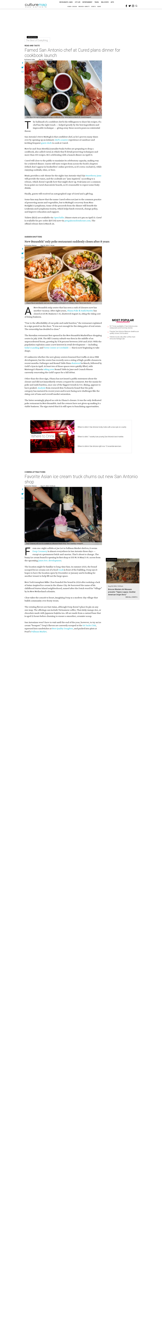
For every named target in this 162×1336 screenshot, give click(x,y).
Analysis (41, 387)
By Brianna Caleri (29, 59)
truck (60, 569)
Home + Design (72, 6)
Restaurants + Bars (66, 2)
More (99, 6)
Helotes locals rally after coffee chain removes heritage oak (122, 338)
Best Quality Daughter (62, 628)
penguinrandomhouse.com (78, 220)
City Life (77, 2)
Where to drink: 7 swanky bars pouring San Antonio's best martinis (100, 437)
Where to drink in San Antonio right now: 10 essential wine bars (99, 446)
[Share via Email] (22, 72)
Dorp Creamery (40, 551)
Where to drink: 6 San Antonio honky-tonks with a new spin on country (102, 427)
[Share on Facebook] (22, 63)
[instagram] (133, 6)
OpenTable (59, 217)
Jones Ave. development (49, 560)
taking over (48, 369)
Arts (112, 2)
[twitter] (130, 6)
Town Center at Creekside (56, 347)
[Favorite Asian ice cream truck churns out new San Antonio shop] (63, 516)
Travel (96, 2)
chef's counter (61, 139)
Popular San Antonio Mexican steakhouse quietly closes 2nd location (124, 332)
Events (93, 6)
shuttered (76, 363)
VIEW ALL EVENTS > (131, 597)
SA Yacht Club (89, 625)
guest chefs (46, 143)
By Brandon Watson (30, 245)
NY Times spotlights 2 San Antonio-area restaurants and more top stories (123, 327)
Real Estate (105, 2)
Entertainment (87, 2)
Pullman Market (39, 631)
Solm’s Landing (32, 347)
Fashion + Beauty (84, 6)
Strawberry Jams (93, 175)
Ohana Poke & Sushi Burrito (80, 310)
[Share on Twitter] (22, 67)
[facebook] (126, 6)
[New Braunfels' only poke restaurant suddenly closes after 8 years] (63, 275)
